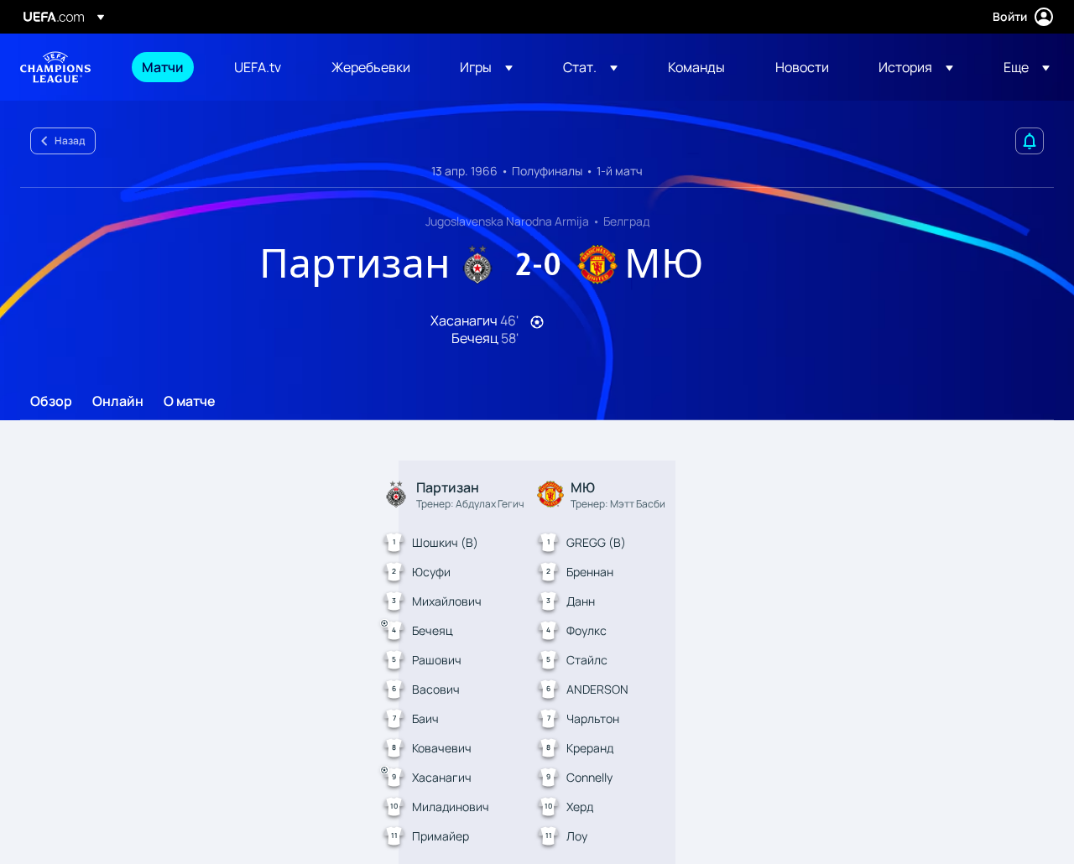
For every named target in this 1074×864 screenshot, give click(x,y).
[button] (486, 67)
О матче (190, 401)
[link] (163, 67)
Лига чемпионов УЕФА (55, 67)
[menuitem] (167, 67)
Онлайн (117, 401)
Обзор (51, 401)
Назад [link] (70, 140)
